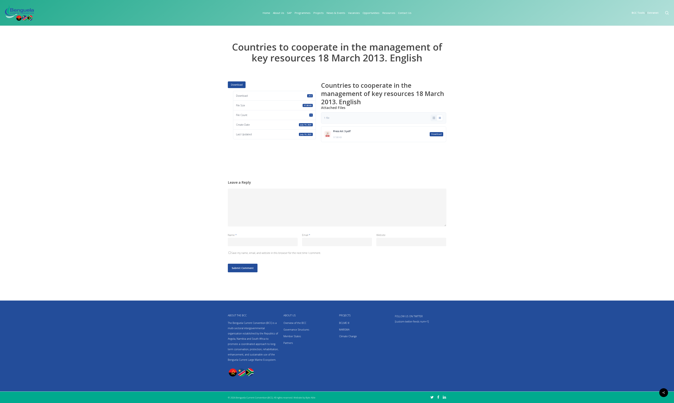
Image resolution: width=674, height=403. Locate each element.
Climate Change (348, 336)
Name (232, 235)
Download (237, 84)
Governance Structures (296, 329)
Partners (288, 343)
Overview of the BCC (294, 323)
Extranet (653, 12)
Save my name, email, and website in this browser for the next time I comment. (276, 253)
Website (380, 235)
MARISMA (344, 329)
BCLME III (344, 323)
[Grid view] (434, 118)
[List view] (440, 118)
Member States (292, 336)
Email (306, 235)
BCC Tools (638, 12)
